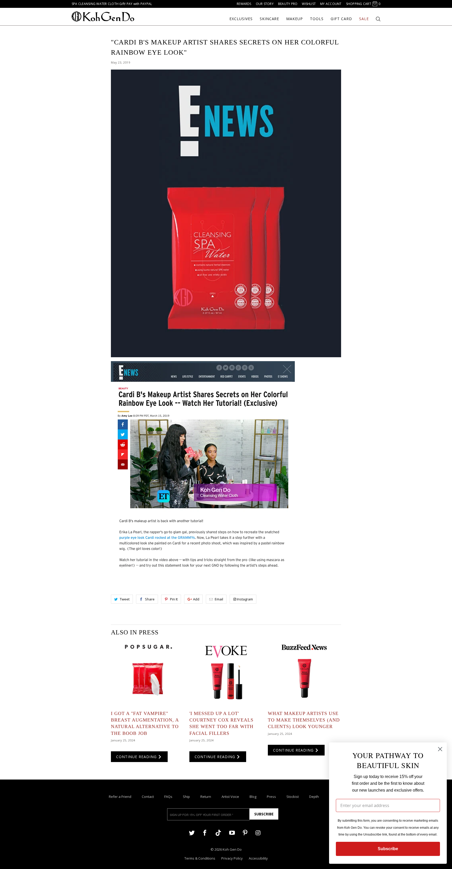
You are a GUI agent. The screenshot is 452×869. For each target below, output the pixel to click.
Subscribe (264, 813)
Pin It (174, 599)
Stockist (292, 796)
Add (196, 599)
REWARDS (244, 4)
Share (150, 599)
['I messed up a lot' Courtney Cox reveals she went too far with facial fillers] (226, 673)
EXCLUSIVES (241, 18)
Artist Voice (230, 796)
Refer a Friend (120, 796)
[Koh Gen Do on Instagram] (258, 832)
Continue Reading (137, 756)
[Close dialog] (440, 749)
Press (271, 796)
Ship (186, 796)
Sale (364, 18)
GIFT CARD (341, 18)
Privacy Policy (232, 858)
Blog (253, 796)
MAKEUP (294, 18)
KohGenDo (103, 16)
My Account (330, 4)
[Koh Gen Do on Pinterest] (245, 832)
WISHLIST (309, 4)
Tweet (124, 599)
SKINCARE (269, 18)
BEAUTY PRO (287, 4)
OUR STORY (265, 4)
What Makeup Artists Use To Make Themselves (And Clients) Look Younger (304, 720)
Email (219, 599)
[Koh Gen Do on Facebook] (204, 832)
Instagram (245, 599)
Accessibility (258, 858)
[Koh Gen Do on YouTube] (231, 832)
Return (205, 796)
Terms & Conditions (199, 858)
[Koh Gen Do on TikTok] (218, 835)
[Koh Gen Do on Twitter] (191, 832)
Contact (148, 796)
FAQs (168, 796)
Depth (314, 796)
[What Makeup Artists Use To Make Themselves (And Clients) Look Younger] (304, 673)
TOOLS (317, 18)
